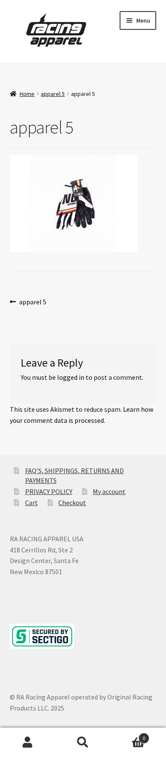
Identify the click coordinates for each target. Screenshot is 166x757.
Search (83, 742)
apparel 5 (53, 94)
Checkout (72, 502)
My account (109, 491)
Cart (31, 502)
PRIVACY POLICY (48, 491)
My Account (27, 742)
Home (27, 94)
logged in (70, 377)
